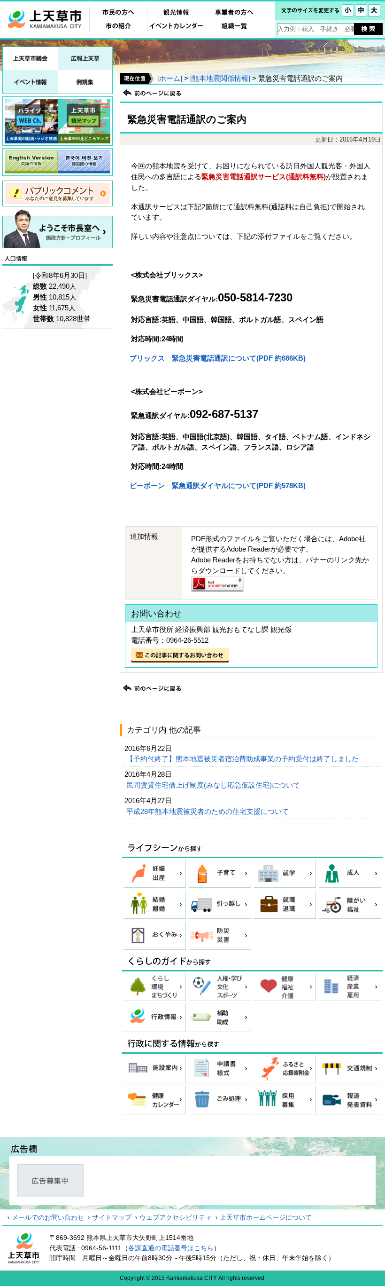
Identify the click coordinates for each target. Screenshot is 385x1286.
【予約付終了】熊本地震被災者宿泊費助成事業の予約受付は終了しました (243, 759)
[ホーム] (169, 78)
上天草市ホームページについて (266, 1217)
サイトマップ (111, 1217)
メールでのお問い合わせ (48, 1217)
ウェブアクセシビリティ (175, 1217)
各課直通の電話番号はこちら (171, 1248)
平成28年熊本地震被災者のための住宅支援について (208, 811)
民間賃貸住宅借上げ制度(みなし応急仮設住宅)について (214, 785)
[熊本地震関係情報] (220, 78)
